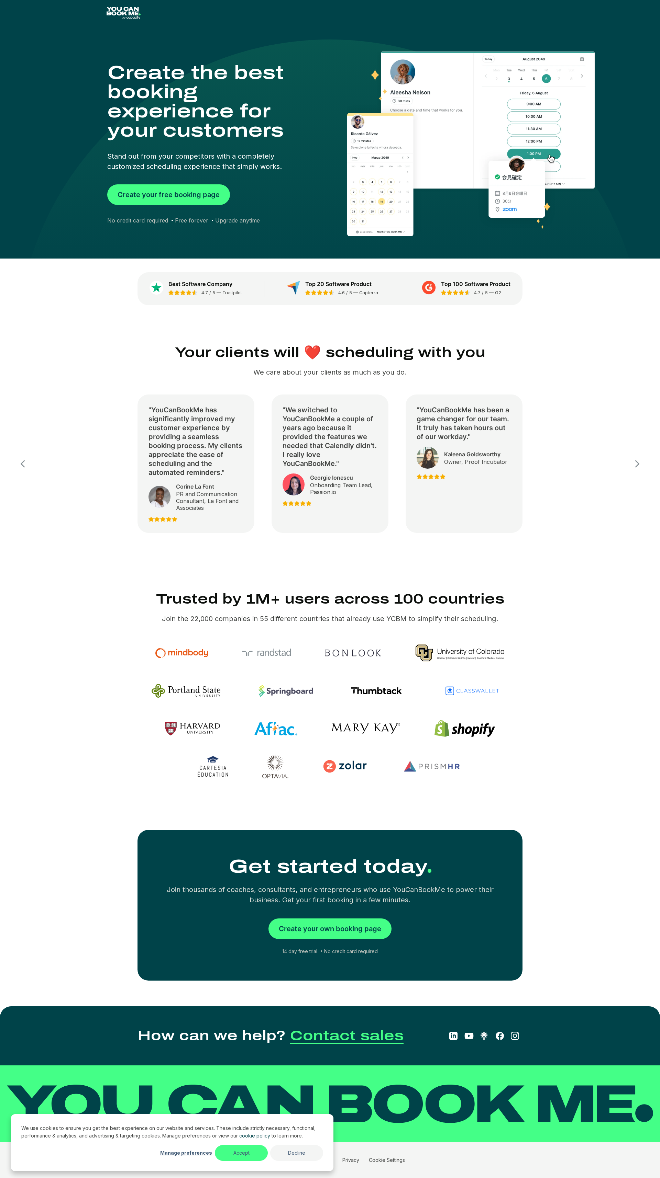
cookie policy (254, 1136)
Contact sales (347, 1035)
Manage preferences (186, 1153)
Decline (296, 1153)
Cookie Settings (387, 1160)
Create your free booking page (169, 195)
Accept (241, 1153)
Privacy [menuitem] (350, 1160)
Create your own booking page (330, 929)
